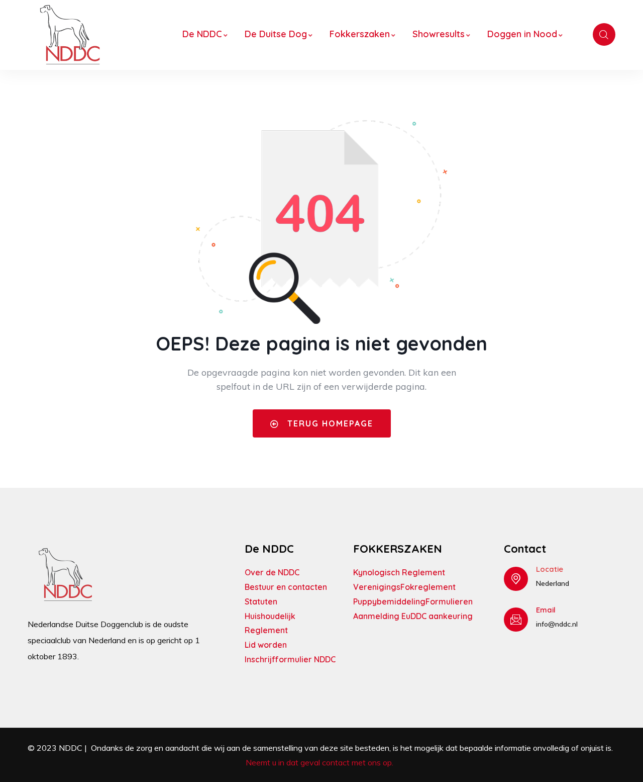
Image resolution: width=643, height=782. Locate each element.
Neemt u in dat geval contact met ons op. (320, 762)
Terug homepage (328, 423)
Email (546, 610)
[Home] (70, 34)
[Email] (516, 619)
